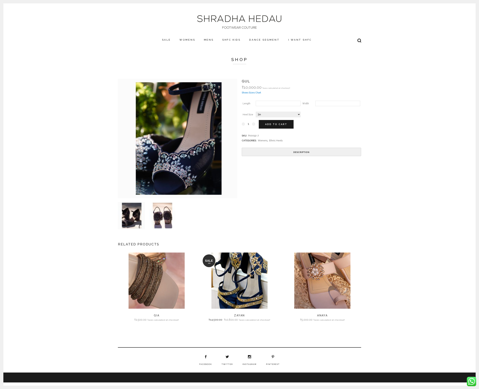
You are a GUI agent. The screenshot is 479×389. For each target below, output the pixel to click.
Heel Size (248, 114)
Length (246, 103)
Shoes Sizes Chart (251, 92)
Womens (262, 140)
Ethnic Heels (276, 140)
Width (305, 103)
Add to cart (276, 124)
